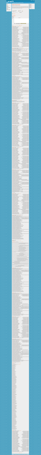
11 (18, 25)
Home (7, 5)
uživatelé (33, 0)
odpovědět (20, 26)
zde (24, 7)
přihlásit (31, 0)
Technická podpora (8, 7)
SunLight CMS (26, 454)
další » (19, 25)
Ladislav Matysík (15, 10)
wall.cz (23, 454)
